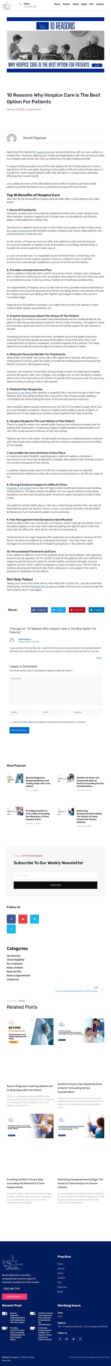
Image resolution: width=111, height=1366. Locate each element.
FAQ (91, 4)
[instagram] (80, 1339)
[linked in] (66, 1339)
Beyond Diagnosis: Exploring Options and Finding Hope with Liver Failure (38, 781)
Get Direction (13, 1296)
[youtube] (73, 1339)
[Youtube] (22, 919)
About (76, 4)
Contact (100, 4)
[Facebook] (60, 1339)
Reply (99, 658)
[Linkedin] (34, 919)
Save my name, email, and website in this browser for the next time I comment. (49, 722)
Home (57, 4)
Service (66, 4)
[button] (39, 610)
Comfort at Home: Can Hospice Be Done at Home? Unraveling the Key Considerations (90, 781)
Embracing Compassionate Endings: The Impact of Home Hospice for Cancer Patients (89, 816)
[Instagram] (11, 929)
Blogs (84, 4)
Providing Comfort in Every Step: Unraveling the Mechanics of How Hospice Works (38, 814)
